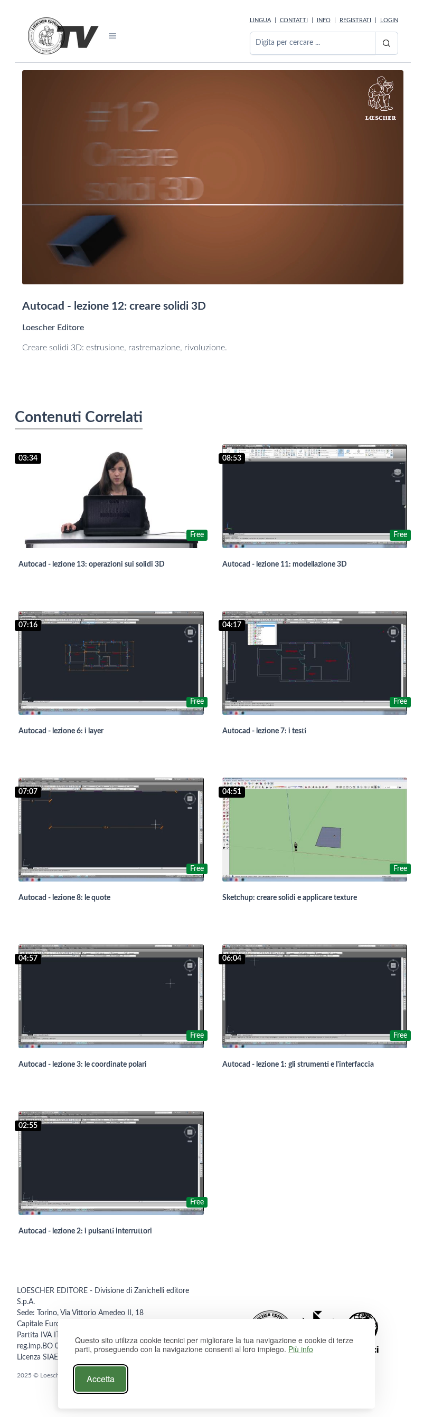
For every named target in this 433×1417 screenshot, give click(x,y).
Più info (300, 1349)
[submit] (386, 43)
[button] (112, 35)
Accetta (101, 1379)
